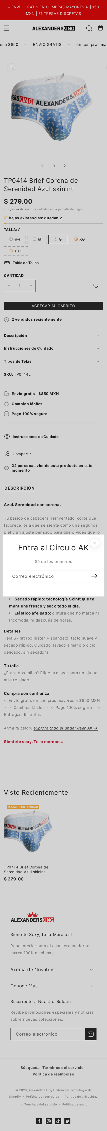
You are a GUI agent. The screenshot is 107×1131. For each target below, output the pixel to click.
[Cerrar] (94, 543)
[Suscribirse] (94, 576)
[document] (53, 566)
